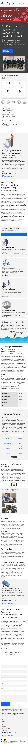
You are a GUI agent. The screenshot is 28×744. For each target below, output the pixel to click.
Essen (20, 448)
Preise (3, 721)
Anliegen (3, 693)
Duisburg (20, 453)
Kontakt (4, 724)
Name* (2, 664)
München (8, 441)
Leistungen (4, 719)
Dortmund (8, 448)
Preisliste (3, 221)
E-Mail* (2, 673)
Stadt (2, 688)
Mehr (12, 457)
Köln (20, 441)
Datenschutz (22, 741)
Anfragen (4, 718)
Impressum (21, 740)
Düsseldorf (7, 446)
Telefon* (2, 669)
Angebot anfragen (6, 234)
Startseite (4, 726)
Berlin (7, 438)
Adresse (2, 678)
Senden (4, 704)
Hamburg (20, 438)
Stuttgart (20, 443)
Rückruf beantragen (7, 19)
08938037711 (8, 16)
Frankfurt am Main (7, 443)
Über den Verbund (6, 728)
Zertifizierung (5, 723)
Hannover (8, 453)
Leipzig (20, 446)
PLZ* (2, 683)
